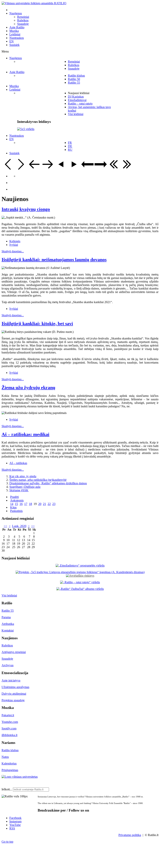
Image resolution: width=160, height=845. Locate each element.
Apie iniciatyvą (11, 680)
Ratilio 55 (8, 610)
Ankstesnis (17, 500)
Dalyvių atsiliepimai (14, 693)
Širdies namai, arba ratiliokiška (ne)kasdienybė (38, 479)
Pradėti (14, 497)
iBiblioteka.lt (9, 735)
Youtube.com (10, 721)
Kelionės (14, 241)
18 (30, 504)
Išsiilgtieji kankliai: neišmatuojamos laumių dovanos (54, 259)
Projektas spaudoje (13, 700)
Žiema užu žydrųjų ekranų (28, 387)
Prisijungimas (10, 770)
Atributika (8, 623)
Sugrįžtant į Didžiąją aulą (24, 486)
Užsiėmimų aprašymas (15, 687)
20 (39, 504)
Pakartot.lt (8, 715)
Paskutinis (16, 511)
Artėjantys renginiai (14, 652)
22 (49, 504)
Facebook (15, 818)
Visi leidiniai (9, 595)
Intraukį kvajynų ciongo (26, 209)
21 (44, 504)
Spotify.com (9, 728)
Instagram (15, 821)
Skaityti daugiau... (13, 251)
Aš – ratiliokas (18, 463)
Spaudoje (7, 658)
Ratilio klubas (10, 750)
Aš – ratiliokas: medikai (25, 434)
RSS (12, 828)
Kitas (13, 507)
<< (5, 526)
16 (21, 504)
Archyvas (7, 665)
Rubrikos (7, 645)
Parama (6, 617)
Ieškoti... (7, 789)
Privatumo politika (129, 835)
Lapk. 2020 (19, 526)
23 (53, 504)
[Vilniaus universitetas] (20, 776)
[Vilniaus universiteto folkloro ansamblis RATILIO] (34, 3)
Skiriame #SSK (18, 490)
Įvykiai (13, 244)
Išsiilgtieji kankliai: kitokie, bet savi (37, 323)
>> (33, 526)
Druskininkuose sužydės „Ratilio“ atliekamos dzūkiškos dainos (48, 483)
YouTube (15, 825)
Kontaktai (8, 630)
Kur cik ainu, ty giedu (22, 476)
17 (25, 504)
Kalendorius (9, 763)
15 (16, 504)
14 (11, 504)
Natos (5, 756)
